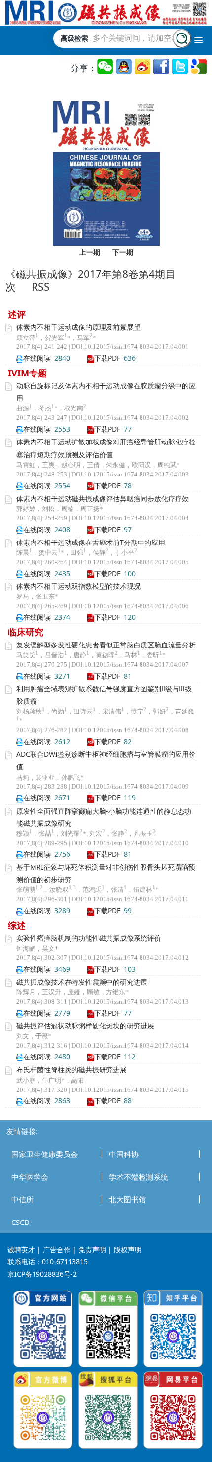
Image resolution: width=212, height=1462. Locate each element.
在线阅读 (37, 358)
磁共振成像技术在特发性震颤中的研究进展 (81, 981)
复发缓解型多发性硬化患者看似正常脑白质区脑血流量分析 (106, 644)
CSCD (20, 1222)
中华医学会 (29, 1177)
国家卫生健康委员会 (44, 1154)
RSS (41, 287)
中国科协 (124, 1154)
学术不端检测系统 (138, 1177)
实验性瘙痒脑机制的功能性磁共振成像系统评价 (88, 938)
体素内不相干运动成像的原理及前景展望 (78, 327)
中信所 (22, 1199)
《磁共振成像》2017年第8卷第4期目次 (90, 280)
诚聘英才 (21, 1249)
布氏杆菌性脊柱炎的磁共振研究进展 (71, 1069)
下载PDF (107, 358)
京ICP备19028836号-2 (42, 1274)
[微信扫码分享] (105, 67)
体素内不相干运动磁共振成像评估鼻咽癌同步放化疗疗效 (102, 498)
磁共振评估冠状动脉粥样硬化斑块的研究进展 (85, 1025)
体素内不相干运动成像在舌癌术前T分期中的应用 (90, 542)
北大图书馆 (127, 1199)
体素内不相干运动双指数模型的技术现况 (78, 586)
